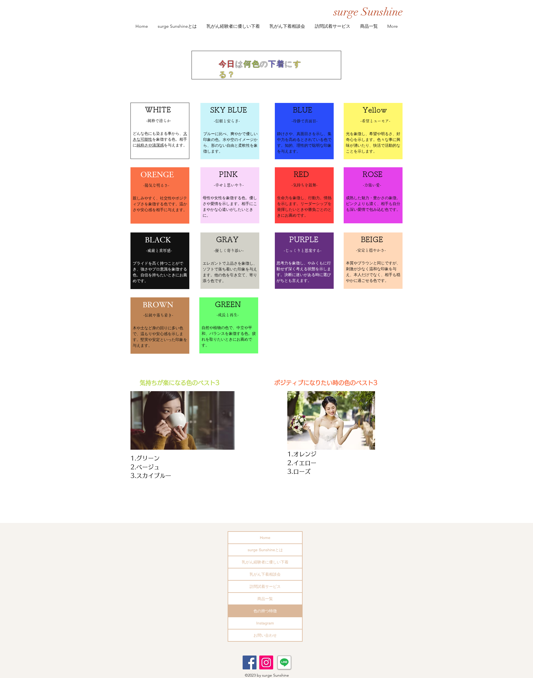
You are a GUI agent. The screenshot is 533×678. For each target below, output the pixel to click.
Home (265, 537)
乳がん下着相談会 (265, 574)
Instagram (265, 623)
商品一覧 (265, 598)
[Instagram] (266, 662)
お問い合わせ (265, 635)
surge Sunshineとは (265, 550)
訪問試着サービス (265, 586)
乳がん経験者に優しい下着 (265, 562)
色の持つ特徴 (265, 611)
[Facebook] (250, 662)
